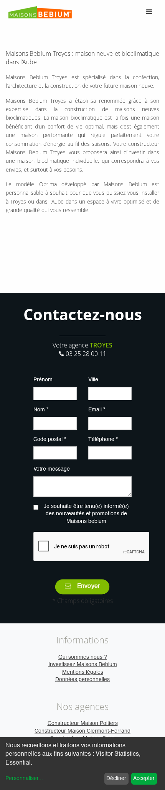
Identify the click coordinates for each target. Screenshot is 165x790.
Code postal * (49, 439)
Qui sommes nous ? (82, 657)
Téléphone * (103, 439)
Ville (93, 379)
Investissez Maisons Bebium (82, 664)
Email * (96, 410)
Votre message (51, 469)
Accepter (144, 778)
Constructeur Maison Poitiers (83, 723)
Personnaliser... (24, 778)
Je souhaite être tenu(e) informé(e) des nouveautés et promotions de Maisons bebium (86, 514)
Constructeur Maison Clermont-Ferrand (82, 731)
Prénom (43, 379)
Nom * (40, 410)
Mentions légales (82, 672)
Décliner (116, 778)
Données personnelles (82, 679)
